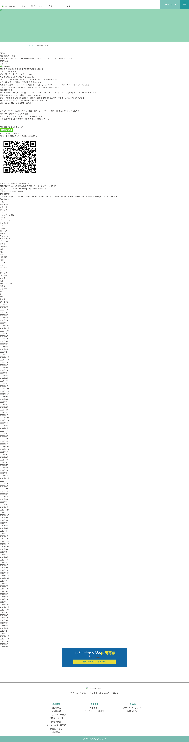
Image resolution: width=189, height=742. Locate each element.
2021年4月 (4, 467)
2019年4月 (4, 530)
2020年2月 (4, 504)
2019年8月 (4, 520)
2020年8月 (4, 488)
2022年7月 (4, 428)
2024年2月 (4, 383)
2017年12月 (4, 573)
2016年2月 (4, 630)
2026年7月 (4, 307)
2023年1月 (4, 415)
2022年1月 (4, 444)
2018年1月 (4, 570)
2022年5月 (4, 433)
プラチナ (3, 288)
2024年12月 (4, 357)
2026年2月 (4, 320)
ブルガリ (3, 273)
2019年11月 (4, 512)
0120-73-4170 (8, 188)
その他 (2, 217)
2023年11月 (4, 391)
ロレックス (4, 275)
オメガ (2, 265)
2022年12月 (4, 417)
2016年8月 (4, 615)
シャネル (3, 233)
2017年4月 (4, 594)
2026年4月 (4, 315)
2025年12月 (4, 325)
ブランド (3, 63)
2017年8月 (4, 583)
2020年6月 (4, 494)
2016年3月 (4, 628)
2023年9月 (4, 396)
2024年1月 (4, 386)
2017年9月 (4, 580)
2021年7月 (4, 459)
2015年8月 (4, 646)
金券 (2, 296)
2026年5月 (4, 312)
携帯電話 (3, 257)
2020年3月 (4, 502)
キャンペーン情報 (7, 215)
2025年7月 (4, 338)
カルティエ (4, 267)
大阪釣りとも (56, 728)
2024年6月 (4, 373)
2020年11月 (4, 480)
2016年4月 (4, 625)
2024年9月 (4, 365)
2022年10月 (4, 423)
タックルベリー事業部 (56, 714)
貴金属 (2, 286)
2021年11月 (4, 449)
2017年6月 (4, 588)
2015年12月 (4, 636)
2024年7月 (4, 370)
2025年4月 (4, 346)
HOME (31, 45)
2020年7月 (4, 491)
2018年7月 (4, 554)
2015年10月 (4, 641)
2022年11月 (4, 420)
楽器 (2, 280)
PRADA (2, 228)
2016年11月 (4, 607)
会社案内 (56, 732)
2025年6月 (4, 341)
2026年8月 (4, 304)
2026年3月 (4, 317)
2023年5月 (4, 407)
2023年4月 (4, 409)
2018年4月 (4, 562)
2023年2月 (4, 412)
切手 (2, 251)
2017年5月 (4, 591)
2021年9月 (4, 454)
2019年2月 (4, 536)
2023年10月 (4, 394)
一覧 (2, 201)
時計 (2, 259)
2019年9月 (4, 517)
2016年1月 (4, 633)
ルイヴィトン (5, 238)
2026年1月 (4, 323)
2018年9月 (4, 549)
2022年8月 (4, 425)
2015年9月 (4, 644)
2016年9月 (4, 612)
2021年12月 (4, 446)
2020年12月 (4, 478)
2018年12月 (4, 541)
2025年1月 (4, 354)
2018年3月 (4, 565)
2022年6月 (4, 430)
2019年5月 (4, 528)
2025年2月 (4, 351)
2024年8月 (4, 367)
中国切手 (3, 246)
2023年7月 (4, 402)
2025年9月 (4, 333)
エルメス (3, 230)
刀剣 (2, 249)
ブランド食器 (5, 241)
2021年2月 (4, 473)
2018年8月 (4, 552)
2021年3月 (4, 470)
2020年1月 (4, 507)
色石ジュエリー (6, 283)
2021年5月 (4, 465)
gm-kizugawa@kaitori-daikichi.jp (32, 188)
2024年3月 (4, 380)
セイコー (3, 270)
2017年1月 (4, 602)
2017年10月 (4, 578)
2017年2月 (4, 599)
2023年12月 (4, 388)
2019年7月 (4, 523)
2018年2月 (4, 567)
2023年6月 (4, 404)
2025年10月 (4, 330)
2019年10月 (4, 515)
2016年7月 (4, 617)
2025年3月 (4, 349)
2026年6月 (4, 309)
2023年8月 (4, 399)
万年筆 (2, 244)
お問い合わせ (170, 4)
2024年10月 (4, 362)
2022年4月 (4, 436)
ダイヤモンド (5, 220)
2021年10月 (4, 452)
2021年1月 (4, 475)
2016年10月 (4, 609)
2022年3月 (4, 438)
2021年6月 (4, 462)
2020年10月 (4, 483)
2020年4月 (4, 499)
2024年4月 (4, 378)
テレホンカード (6, 223)
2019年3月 (4, 533)
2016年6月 (4, 620)
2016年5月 (4, 623)
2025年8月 (4, 336)
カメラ (2, 212)
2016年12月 (4, 604)
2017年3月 (4, 596)
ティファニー (5, 236)
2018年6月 (4, 557)
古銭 (2, 254)
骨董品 (2, 299)
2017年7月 (4, 586)
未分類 (2, 278)
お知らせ (3, 209)
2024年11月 (4, 359)
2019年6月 (4, 525)
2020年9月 (4, 486)
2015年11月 (4, 638)
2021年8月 (4, 457)
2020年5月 (4, 496)
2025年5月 (4, 344)
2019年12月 (4, 509)
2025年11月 (4, 328)
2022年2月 (4, 441)
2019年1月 (4, 538)
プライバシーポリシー (133, 707)
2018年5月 (4, 559)
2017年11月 (4, 575)
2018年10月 (4, 546)
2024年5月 (4, 375)
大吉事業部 (56, 711)
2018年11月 (4, 544)
